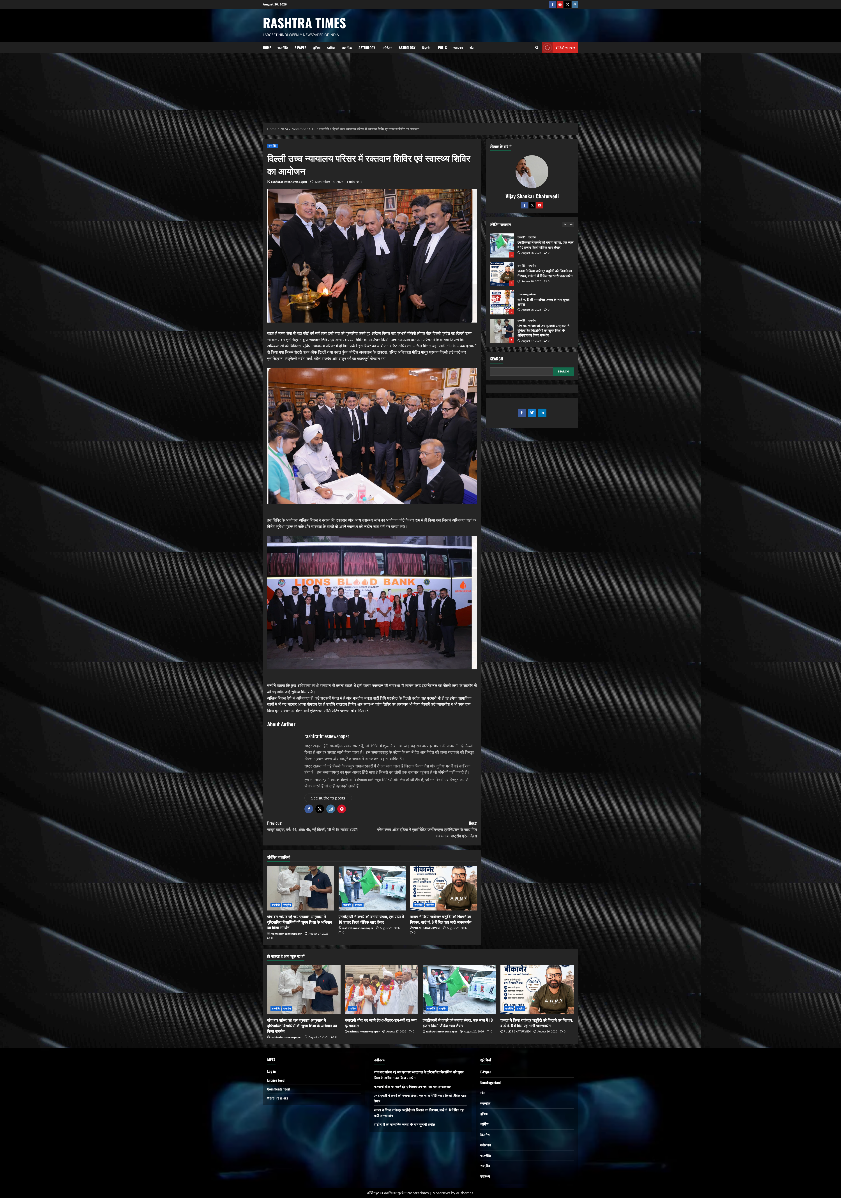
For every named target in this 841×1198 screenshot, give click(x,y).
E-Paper (301, 47)
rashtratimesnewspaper (289, 182)
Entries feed (275, 1080)
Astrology (367, 47)
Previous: (312, 826)
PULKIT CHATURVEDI (426, 928)
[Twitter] (532, 205)
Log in (271, 1071)
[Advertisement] (420, 85)
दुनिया (317, 47)
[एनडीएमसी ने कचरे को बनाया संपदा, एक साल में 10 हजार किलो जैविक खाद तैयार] (372, 888)
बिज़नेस (426, 47)
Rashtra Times (304, 22)
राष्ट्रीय (287, 905)
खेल (472, 47)
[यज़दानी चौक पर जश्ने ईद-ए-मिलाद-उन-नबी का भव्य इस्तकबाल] (381, 989)
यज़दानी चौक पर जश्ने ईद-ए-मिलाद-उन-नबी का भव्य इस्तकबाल (502, 302)
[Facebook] (552, 4)
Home (267, 47)
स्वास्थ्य (458, 47)
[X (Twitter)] (567, 4)
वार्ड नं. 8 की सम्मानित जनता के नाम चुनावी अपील (502, 245)
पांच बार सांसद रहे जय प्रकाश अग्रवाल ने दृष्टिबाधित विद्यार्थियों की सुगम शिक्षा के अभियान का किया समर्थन (299, 922)
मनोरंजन (387, 47)
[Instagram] (575, 4)
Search (496, 359)
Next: (427, 829)
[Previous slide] (565, 224)
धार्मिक (331, 47)
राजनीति (282, 47)
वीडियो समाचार (565, 47)
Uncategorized (527, 237)
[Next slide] (571, 224)
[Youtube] (560, 4)
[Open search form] (537, 47)
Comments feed (278, 1089)
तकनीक (347, 47)
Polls (442, 47)
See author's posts (328, 798)
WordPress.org (277, 1098)
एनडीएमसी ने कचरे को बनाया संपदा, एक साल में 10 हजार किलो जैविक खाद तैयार (371, 919)
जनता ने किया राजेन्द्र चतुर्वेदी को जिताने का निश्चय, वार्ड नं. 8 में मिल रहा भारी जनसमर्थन (440, 919)
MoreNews (441, 1193)
